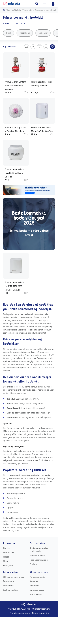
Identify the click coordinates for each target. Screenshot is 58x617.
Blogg (6, 561)
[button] (16, 161)
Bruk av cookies (10, 590)
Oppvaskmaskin (37, 590)
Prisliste (33, 564)
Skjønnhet (34, 586)
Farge (15, 23)
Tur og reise (28, 10)
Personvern (8, 581)
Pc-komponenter (38, 577)
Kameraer (34, 581)
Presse (6, 557)
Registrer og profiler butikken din (39, 549)
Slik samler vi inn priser (13, 577)
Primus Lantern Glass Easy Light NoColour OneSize (14, 173)
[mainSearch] (37, 3)
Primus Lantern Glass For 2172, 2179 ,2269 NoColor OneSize (14, 286)
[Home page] (12, 4)
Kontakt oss (8, 552)
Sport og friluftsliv (14, 10)
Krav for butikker (37, 556)
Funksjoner (8, 565)
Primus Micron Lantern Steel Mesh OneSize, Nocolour (15, 85)
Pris (23, 23)
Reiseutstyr (39, 10)
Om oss (6, 548)
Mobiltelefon (36, 594)
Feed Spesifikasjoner (39, 560)
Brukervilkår (8, 586)
